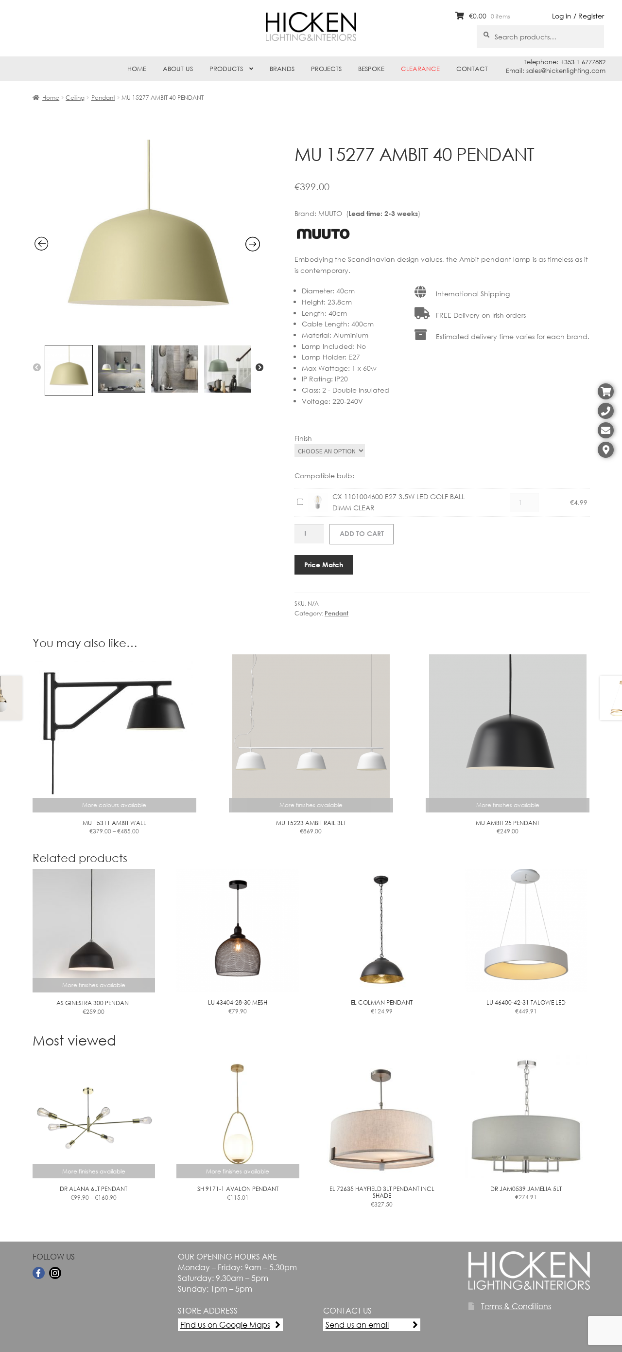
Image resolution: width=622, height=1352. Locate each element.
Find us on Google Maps (225, 1324)
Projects (326, 69)
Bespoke (371, 69)
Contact (472, 69)
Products (226, 69)
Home (136, 69)
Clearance (420, 69)
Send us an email (357, 1324)
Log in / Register (578, 15)
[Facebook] (39, 1273)
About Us (178, 69)
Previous (37, 368)
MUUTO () (369, 213)
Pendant (103, 97)
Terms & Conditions (516, 1306)
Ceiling (75, 97)
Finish (303, 438)
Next (259, 368)
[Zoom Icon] (147, 334)
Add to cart (362, 533)
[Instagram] (55, 1273)
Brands (282, 69)
